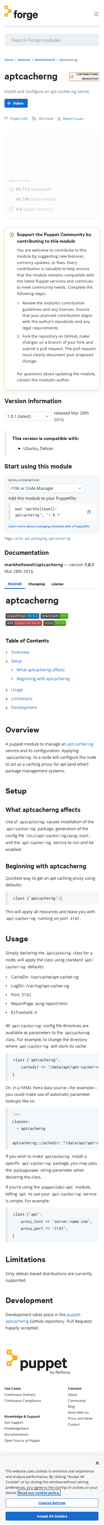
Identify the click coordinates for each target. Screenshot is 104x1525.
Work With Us (78, 1412)
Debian (47, 448)
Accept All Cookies (52, 1516)
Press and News (80, 1418)
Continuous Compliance (22, 1400)
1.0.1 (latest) (19, 416)
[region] (52, 1490)
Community (77, 1400)
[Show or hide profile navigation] (85, 11)
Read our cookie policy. (39, 1492)
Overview (20, 652)
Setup (16, 661)
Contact (74, 1424)
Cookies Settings (52, 1503)
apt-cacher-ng (80, 744)
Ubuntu (30, 448)
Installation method (23, 480)
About (72, 1394)
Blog (71, 1406)
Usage (17, 689)
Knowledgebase (16, 1428)
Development (24, 707)
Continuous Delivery (19, 1394)
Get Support (13, 1422)
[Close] (97, 1463)
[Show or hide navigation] (96, 14)
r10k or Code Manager (32, 488)
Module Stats (20, 180)
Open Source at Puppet (22, 1440)
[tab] (14, 584)
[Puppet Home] (38, 1376)
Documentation (16, 1434)
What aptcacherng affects (41, 669)
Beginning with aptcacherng (43, 678)
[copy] (89, 512)
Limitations (21, 698)
